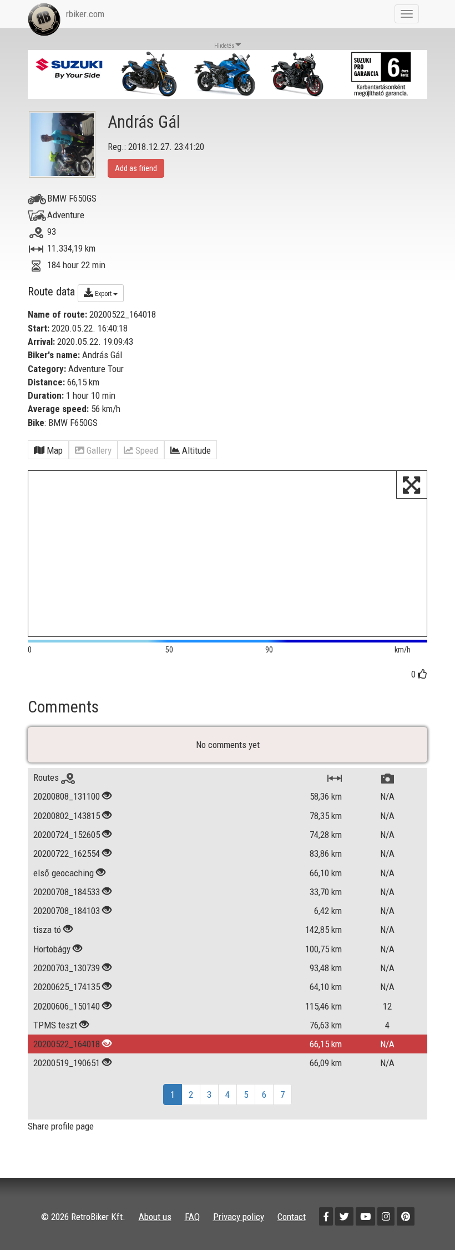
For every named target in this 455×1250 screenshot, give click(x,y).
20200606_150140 (66, 1006)
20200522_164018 (66, 1044)
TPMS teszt (55, 1025)
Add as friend (136, 168)
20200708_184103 (66, 910)
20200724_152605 (66, 834)
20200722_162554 (66, 853)
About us (155, 1216)
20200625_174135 (66, 986)
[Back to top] (423, 1218)
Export (103, 294)
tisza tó (47, 929)
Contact (291, 1216)
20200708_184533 (66, 891)
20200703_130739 (66, 967)
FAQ (192, 1216)
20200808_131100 (66, 796)
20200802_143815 (66, 815)
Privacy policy (238, 1216)
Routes (47, 777)
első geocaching (63, 872)
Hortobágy (51, 949)
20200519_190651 (66, 1062)
